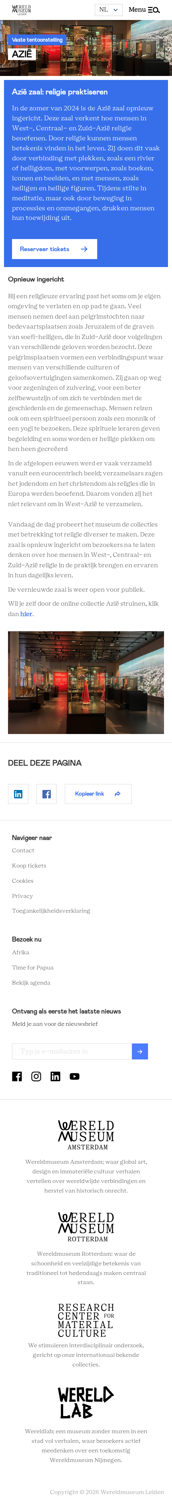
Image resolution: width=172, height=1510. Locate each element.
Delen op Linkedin (18, 794)
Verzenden (140, 1051)
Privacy (22, 896)
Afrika (20, 952)
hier (26, 614)
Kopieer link (89, 793)
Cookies (23, 881)
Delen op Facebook (46, 794)
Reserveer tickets (44, 249)
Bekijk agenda (31, 983)
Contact (23, 851)
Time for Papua (33, 968)
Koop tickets (29, 866)
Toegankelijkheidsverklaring (51, 911)
